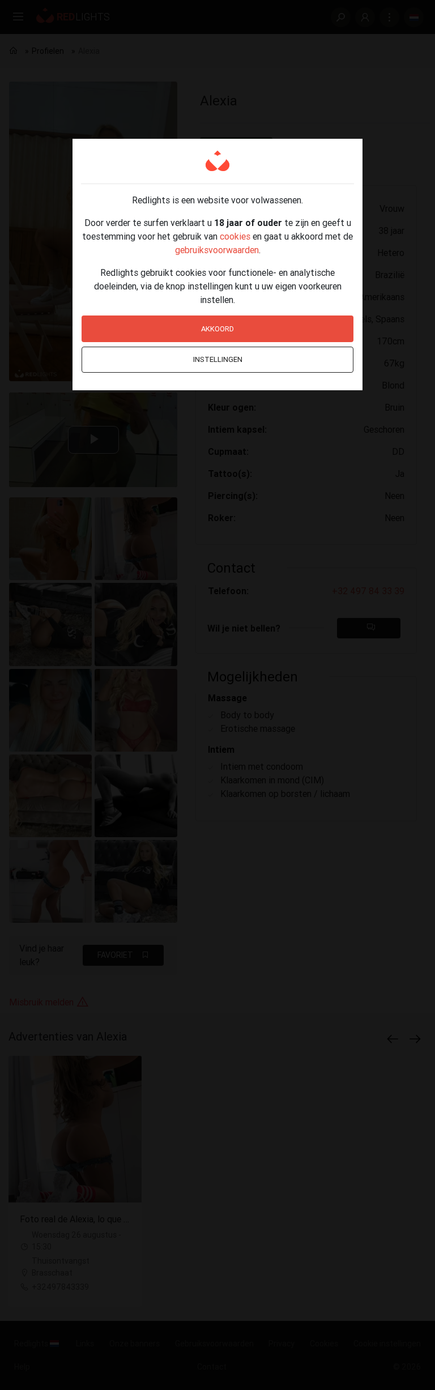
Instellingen (217, 359)
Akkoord (217, 329)
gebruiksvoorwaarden (217, 249)
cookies (235, 236)
